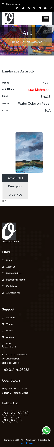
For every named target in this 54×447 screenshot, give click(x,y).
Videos (9, 324)
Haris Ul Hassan (27, 443)
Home (15, 42)
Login (17, 4)
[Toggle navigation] (45, 19)
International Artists (15, 280)
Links (8, 343)
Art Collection (34, 42)
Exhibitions (11, 286)
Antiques (10, 317)
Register (10, 4)
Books (9, 330)
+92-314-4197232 (15, 369)
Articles (10, 337)
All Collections (13, 293)
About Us (10, 267)
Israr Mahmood (39, 90)
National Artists (13, 273)
